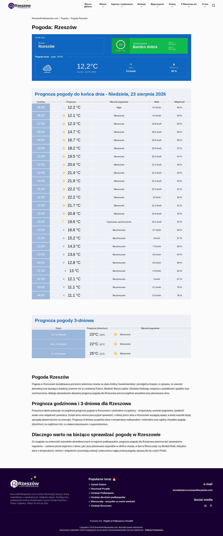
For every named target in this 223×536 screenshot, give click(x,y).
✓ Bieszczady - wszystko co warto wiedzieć (112, 501)
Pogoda (64, 18)
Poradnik (129, 521)
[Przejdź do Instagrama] (206, 506)
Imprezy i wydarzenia (122, 4)
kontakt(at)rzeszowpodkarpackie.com (193, 490)
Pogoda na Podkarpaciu (113, 521)
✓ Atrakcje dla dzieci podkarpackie (107, 497)
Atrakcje (141, 4)
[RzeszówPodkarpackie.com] (19, 4)
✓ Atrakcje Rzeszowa (100, 505)
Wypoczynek (157, 4)
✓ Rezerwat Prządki (99, 488)
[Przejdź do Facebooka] (211, 506)
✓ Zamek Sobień (97, 484)
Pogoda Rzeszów (79, 18)
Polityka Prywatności (154, 530)
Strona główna (88, 5)
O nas (205, 4)
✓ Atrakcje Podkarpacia (101, 493)
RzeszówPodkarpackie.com (45, 18)
